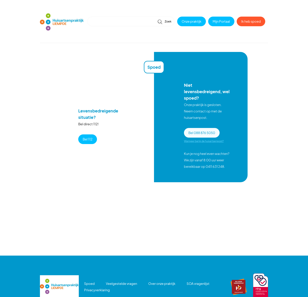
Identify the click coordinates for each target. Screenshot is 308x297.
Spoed (89, 283)
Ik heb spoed (251, 21)
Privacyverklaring (97, 290)
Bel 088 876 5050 (201, 133)
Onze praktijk (191, 21)
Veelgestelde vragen (121, 283)
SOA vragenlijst (198, 283)
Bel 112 (88, 139)
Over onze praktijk (161, 283)
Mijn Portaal (221, 21)
